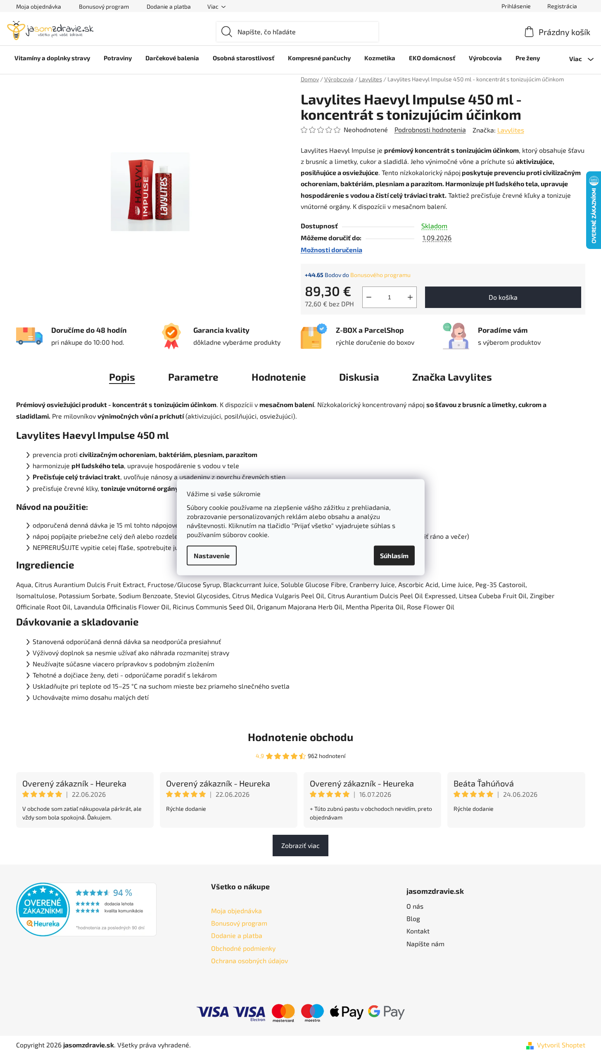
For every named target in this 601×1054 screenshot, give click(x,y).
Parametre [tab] (193, 377)
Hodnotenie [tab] (279, 377)
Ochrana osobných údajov (249, 960)
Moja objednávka (38, 6)
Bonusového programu (380, 274)
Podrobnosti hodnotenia (430, 129)
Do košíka (503, 297)
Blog (413, 918)
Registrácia (562, 5)
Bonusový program (104, 6)
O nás (414, 906)
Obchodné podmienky (243, 948)
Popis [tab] (122, 377)
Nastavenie (212, 555)
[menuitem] (52, 58)
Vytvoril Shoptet (561, 1045)
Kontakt (418, 931)
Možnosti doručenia (331, 249)
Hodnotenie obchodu (300, 736)
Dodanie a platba (169, 6)
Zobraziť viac (300, 845)
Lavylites (510, 130)
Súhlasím (394, 555)
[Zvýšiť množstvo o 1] (410, 297)
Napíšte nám (425, 943)
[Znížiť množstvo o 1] (369, 297)
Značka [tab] (452, 377)
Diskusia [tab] (359, 377)
